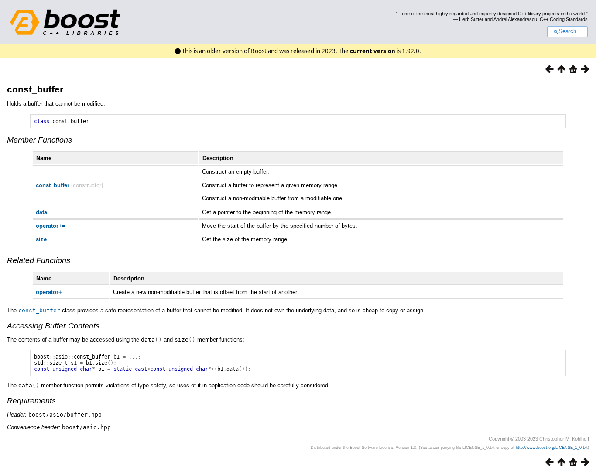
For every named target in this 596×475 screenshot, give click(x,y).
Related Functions (38, 260)
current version (372, 51)
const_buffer (35, 89)
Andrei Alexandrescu (515, 19)
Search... (570, 31)
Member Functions (39, 140)
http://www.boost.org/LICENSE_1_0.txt (552, 447)
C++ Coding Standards (564, 19)
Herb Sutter (471, 19)
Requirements (31, 400)
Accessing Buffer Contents (53, 325)
